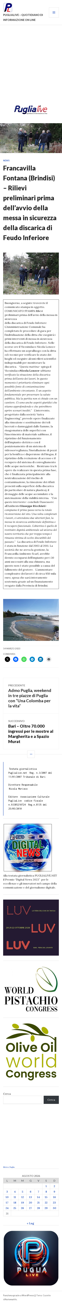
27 (30, 1208)
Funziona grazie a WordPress (18, 1295)
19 (22, 1202)
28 (38, 1208)
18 (15, 1202)
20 (30, 1202)
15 (46, 1197)
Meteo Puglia (9, 1167)
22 (46, 1202)
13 (30, 1197)
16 (54, 1197)
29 (46, 1208)
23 (54, 1202)
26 (22, 1208)
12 (22, 1197)
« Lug (30, 1223)
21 (38, 1202)
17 (7, 1202)
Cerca (7, 1093)
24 (7, 1208)
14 (38, 1197)
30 (54, 1208)
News (6, 160)
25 (14, 1208)
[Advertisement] (31, 66)
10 (7, 1197)
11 (15, 1197)
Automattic (11, 1299)
